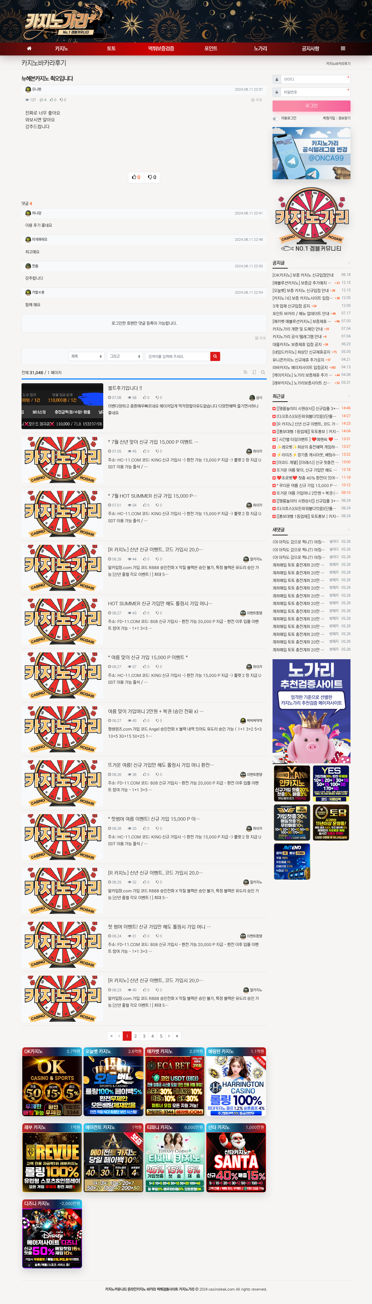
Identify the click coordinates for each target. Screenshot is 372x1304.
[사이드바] (342, 49)
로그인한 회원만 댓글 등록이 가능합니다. (144, 323)
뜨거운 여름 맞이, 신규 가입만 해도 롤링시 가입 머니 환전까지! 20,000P (308, 470)
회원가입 (329, 118)
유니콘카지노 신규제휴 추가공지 (298, 360)
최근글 (279, 396)
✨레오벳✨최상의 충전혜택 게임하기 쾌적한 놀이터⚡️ (308, 447)
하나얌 (36, 213)
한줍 (35, 266)
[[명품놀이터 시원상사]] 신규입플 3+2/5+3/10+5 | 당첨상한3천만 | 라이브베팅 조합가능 (308, 408)
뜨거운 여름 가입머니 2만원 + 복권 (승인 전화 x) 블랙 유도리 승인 (308, 493)
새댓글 (279, 529)
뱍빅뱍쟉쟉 (254, 721)
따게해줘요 (39, 239)
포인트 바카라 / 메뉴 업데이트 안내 (301, 313)
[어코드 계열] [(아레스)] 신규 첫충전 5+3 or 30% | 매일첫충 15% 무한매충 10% (308, 462)
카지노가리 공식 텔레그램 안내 (297, 336)
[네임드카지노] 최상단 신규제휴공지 (301, 352)
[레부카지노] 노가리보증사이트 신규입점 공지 (303, 383)
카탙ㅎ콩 (38, 292)
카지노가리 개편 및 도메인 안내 (298, 329)
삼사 (259, 398)
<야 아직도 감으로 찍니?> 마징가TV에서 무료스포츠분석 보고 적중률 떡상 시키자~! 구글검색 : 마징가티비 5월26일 (300, 542)
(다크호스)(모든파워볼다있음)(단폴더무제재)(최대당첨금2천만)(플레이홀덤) (308, 416)
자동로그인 (288, 118)
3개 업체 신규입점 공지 (291, 306)
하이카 (257, 451)
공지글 (279, 263)
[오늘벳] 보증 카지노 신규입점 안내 (301, 290)
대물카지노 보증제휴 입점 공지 (297, 344)
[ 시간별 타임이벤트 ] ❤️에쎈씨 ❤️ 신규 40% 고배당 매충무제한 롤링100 (308, 439)
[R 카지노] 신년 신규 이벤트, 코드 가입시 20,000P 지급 (308, 424)
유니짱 (36, 89)
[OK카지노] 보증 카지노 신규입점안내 (303, 275)
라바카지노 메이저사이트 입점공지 (300, 367)
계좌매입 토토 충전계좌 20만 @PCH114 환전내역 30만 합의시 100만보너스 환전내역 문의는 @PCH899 (300, 565)
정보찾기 (344, 118)
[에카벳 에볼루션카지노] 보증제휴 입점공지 (303, 321)
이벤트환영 (254, 613)
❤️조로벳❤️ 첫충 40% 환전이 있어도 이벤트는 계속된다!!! (308, 478)
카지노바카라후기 (338, 64)
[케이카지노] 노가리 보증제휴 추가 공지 (303, 375)
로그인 (311, 105)
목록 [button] (258, 100)
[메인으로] (29, 49)
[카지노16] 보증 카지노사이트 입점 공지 (303, 298)
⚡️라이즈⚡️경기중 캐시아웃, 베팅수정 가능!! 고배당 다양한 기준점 (308, 455)
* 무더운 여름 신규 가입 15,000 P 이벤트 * (308, 485)
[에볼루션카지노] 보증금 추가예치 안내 (303, 283)
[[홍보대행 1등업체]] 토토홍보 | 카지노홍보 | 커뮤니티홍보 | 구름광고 (308, 431)
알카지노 (256, 559)
